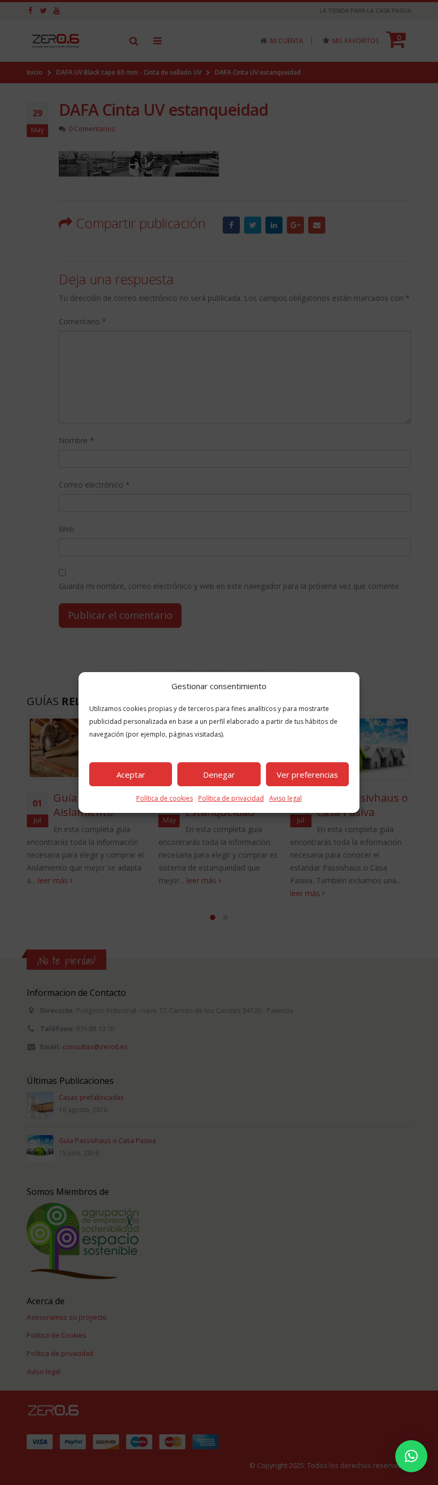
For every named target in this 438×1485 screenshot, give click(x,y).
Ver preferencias (307, 774)
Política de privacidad (231, 798)
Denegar (219, 774)
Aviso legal (285, 798)
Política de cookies (164, 798)
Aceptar (130, 774)
